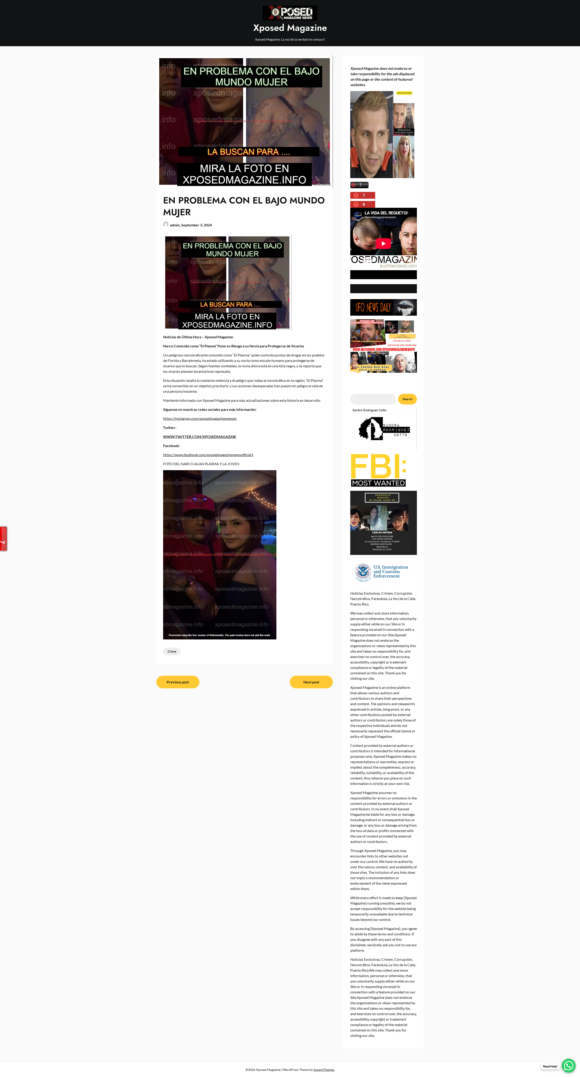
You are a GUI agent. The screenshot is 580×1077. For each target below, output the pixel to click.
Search (407, 399)
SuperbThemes (324, 1070)
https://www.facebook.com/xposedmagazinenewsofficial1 (208, 455)
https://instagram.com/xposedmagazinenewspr (200, 418)
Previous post (178, 682)
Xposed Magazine (290, 28)
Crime (172, 651)
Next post (311, 682)
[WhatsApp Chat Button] (568, 1065)
